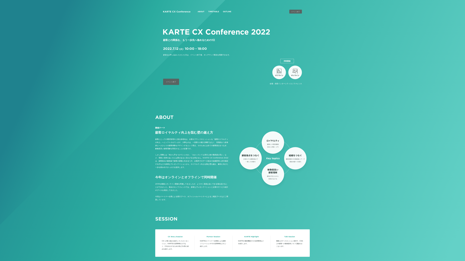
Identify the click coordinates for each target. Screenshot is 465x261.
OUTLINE (227, 12)
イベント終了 (295, 12)
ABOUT (201, 12)
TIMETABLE (213, 12)
